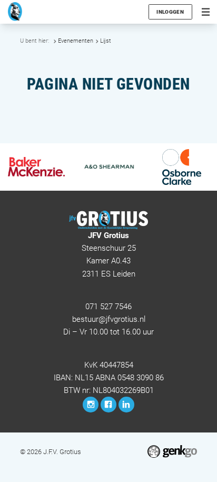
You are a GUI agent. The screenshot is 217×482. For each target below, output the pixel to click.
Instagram (90, 404)
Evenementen (75, 40)
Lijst (105, 40)
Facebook (108, 404)
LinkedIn (126, 404)
